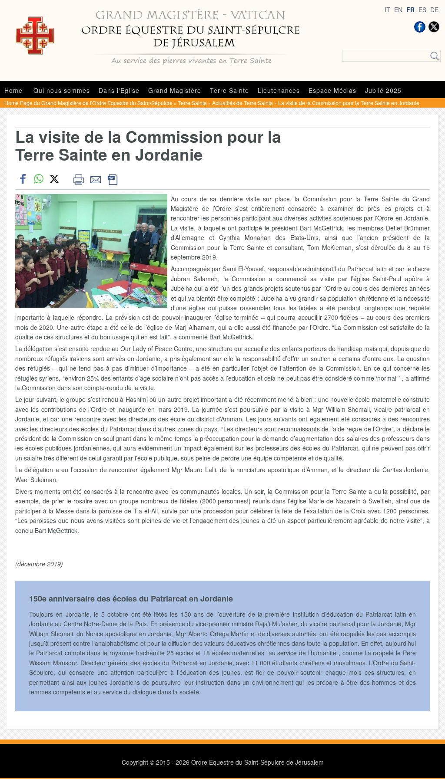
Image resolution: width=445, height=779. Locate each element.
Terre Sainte (229, 90)
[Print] (78, 178)
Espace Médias (332, 90)
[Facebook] (419, 27)
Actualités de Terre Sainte (242, 102)
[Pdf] (112, 178)
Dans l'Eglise (119, 90)
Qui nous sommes (61, 90)
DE (434, 9)
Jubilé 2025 (383, 90)
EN (398, 9)
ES (422, 9)
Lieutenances (279, 90)
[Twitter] (433, 27)
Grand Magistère (174, 90)
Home (13, 90)
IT (387, 9)
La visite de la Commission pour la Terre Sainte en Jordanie (348, 102)
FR (410, 9)
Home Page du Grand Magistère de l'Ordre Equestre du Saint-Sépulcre (88, 102)
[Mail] (95, 178)
